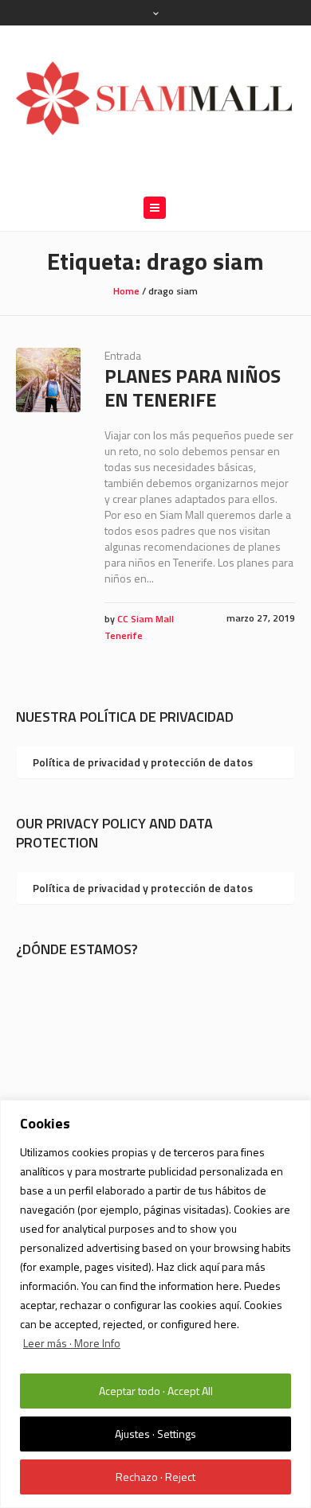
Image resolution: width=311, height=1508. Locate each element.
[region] (155, 1304)
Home (126, 290)
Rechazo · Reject (155, 1476)
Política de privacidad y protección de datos (143, 762)
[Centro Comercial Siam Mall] (155, 97)
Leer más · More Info (71, 1343)
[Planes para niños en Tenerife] (48, 380)
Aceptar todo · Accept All (156, 1390)
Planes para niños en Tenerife (192, 387)
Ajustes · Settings (155, 1433)
